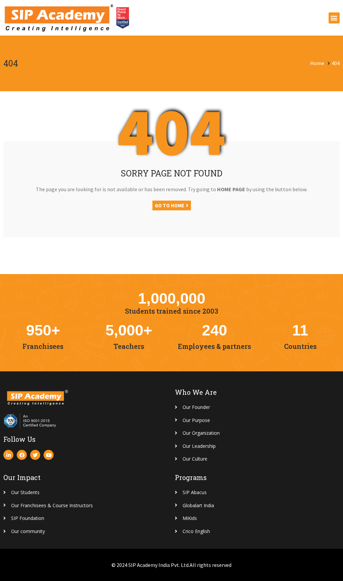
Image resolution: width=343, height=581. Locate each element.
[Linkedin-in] (8, 455)
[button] (334, 17)
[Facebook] (22, 455)
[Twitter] (35, 455)
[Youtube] (49, 455)
